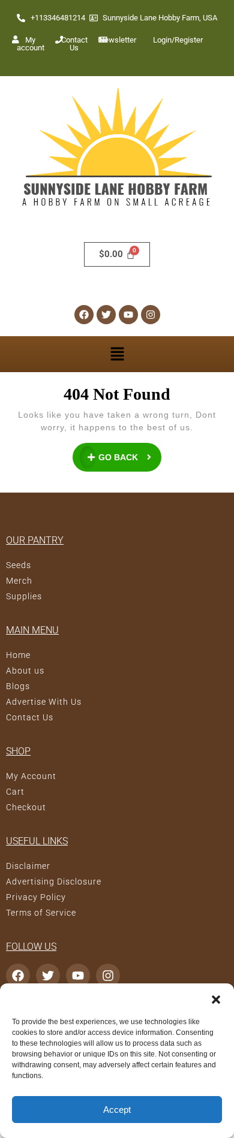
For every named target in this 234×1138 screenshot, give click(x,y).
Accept (117, 1109)
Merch (19, 580)
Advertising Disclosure (53, 881)
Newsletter (118, 40)
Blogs (18, 686)
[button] (216, 998)
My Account (31, 776)
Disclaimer (28, 866)
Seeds (18, 565)
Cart (15, 791)
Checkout (26, 807)
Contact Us (74, 44)
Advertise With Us (44, 702)
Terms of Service (41, 912)
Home (18, 655)
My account (30, 44)
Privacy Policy (36, 897)
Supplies (24, 596)
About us (25, 670)
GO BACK (130, 452)
